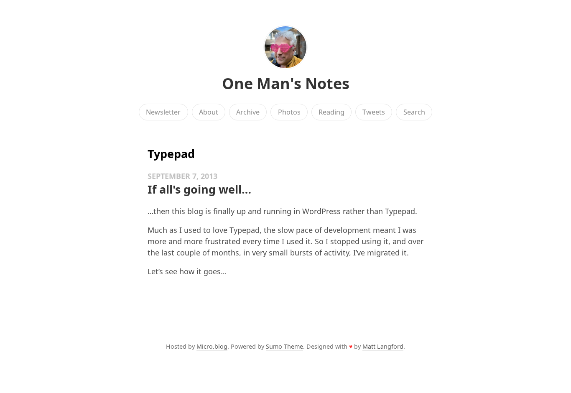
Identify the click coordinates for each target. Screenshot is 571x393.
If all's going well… (199, 189)
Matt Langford (382, 346)
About (208, 112)
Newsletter (163, 112)
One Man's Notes (285, 83)
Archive (248, 112)
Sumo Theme (284, 346)
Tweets (373, 112)
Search (414, 112)
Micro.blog (211, 346)
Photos (289, 112)
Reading (331, 112)
